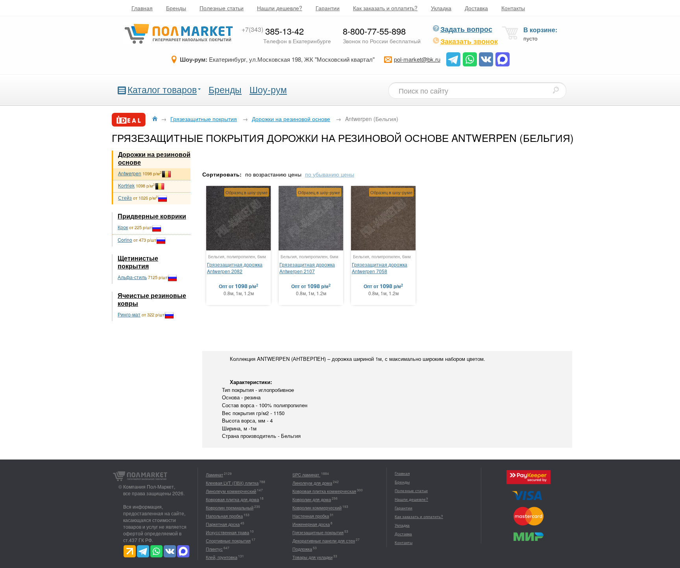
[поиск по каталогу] (556, 90)
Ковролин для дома (311, 499)
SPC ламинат (306, 474)
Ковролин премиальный (229, 507)
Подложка (302, 549)
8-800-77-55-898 (374, 31)
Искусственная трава (227, 532)
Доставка (476, 8)
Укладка (441, 8)
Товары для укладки (312, 557)
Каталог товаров (162, 89)
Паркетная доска (223, 524)
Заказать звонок (469, 41)
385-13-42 (273, 31)
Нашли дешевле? (279, 8)
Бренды (176, 8)
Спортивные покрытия (228, 540)
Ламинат (214, 474)
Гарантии (328, 8)
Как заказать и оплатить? (385, 8)
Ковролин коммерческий (317, 507)
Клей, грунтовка (221, 557)
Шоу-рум (268, 89)
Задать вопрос (466, 29)
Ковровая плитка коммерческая (324, 491)
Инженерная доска (311, 524)
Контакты (513, 8)
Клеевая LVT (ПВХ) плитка (232, 483)
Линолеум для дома (312, 483)
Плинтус (214, 549)
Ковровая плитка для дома (232, 499)
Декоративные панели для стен (323, 540)
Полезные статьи (222, 8)
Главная (142, 8)
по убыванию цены (329, 174)
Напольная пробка (224, 516)
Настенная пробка (310, 516)
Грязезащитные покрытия (318, 532)
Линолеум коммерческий (231, 491)
